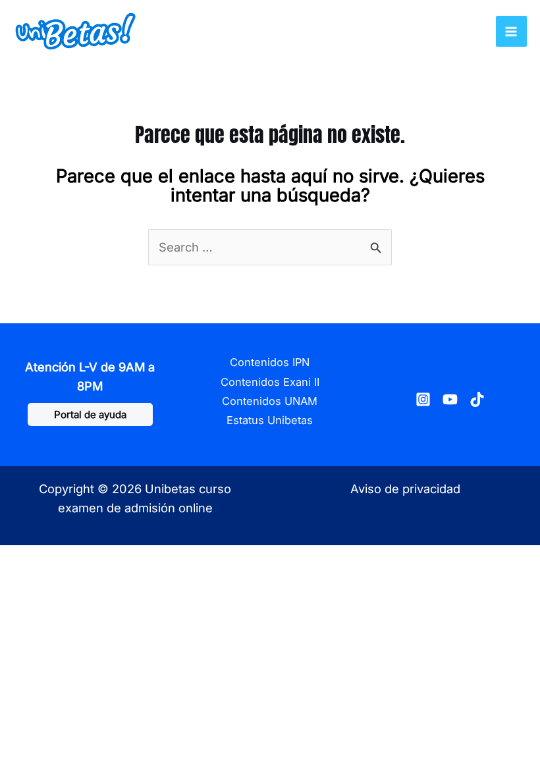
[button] (90, 414)
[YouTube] (450, 399)
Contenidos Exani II (270, 381)
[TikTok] (477, 399)
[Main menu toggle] (511, 31)
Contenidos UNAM (269, 401)
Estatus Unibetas (270, 420)
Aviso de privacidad (405, 488)
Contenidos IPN (270, 362)
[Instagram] (423, 399)
